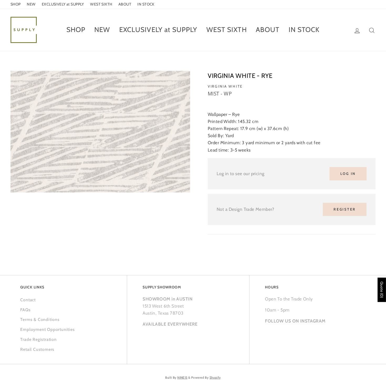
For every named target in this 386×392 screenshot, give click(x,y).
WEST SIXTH (101, 4)
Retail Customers (37, 349)
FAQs (25, 309)
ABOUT (124, 4)
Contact (28, 299)
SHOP (16, 4)
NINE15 (182, 377)
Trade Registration (38, 339)
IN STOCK (145, 4)
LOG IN (348, 173)
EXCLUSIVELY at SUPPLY (63, 4)
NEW (31, 4)
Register (344, 209)
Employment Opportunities (47, 329)
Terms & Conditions (39, 319)
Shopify (215, 377)
